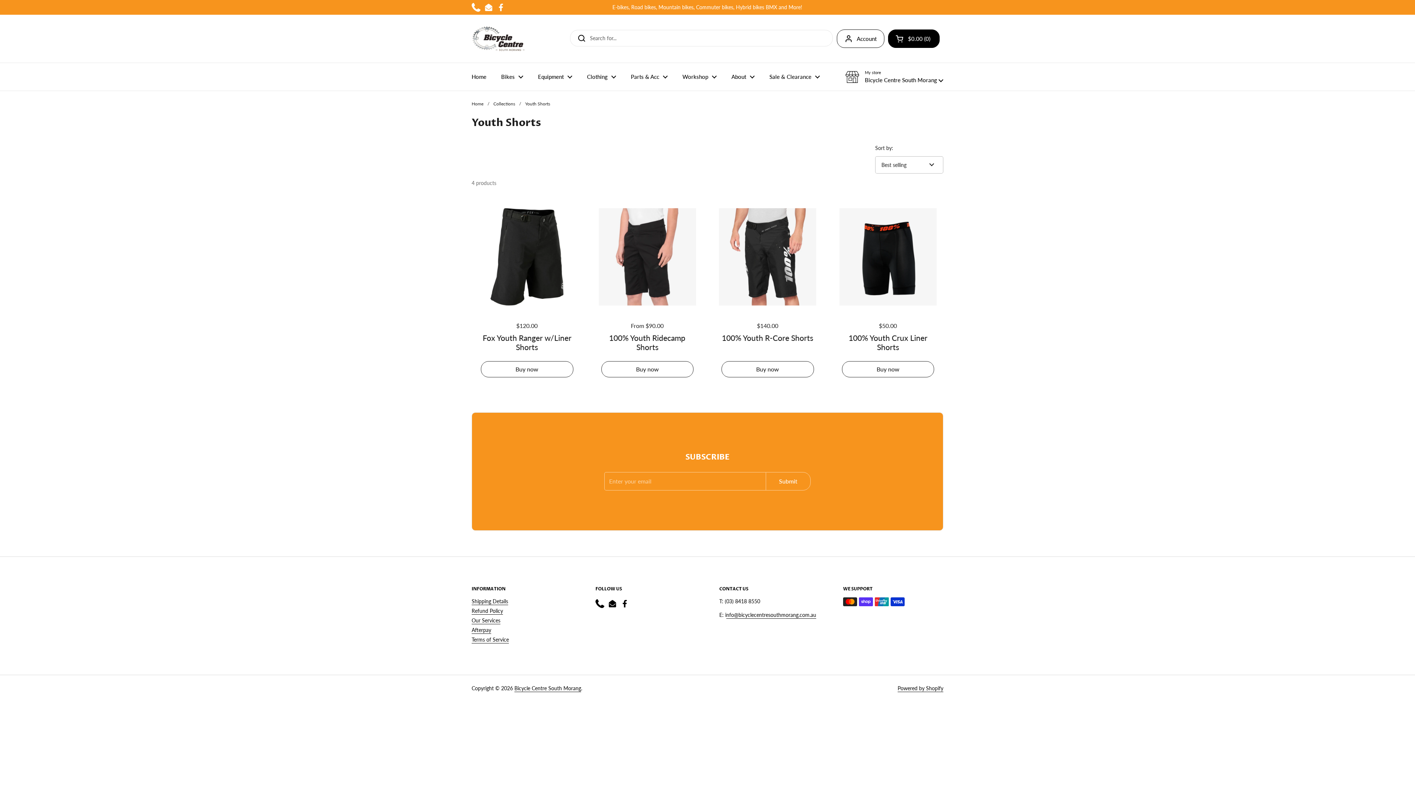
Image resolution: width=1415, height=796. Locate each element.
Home (477, 104)
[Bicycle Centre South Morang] (498, 39)
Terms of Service (490, 639)
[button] (894, 77)
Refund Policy (487, 611)
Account (867, 38)
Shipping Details (490, 601)
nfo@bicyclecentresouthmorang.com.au (771, 615)
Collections (504, 104)
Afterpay (481, 630)
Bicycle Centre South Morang (547, 688)
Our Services (486, 620)
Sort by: (884, 148)
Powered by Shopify (920, 688)
